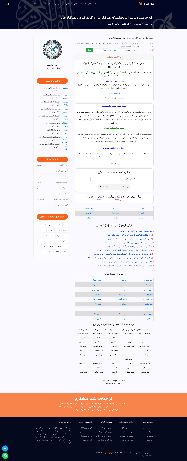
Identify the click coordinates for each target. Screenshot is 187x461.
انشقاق (150, 318)
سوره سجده (148, 299)
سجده (56, 241)
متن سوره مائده (114, 93)
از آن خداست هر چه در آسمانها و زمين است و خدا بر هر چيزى (130, 239)
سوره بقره (148, 280)
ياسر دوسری (83, 372)
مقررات (151, 432)
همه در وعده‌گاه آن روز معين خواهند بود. (137, 243)
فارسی (89, 213)
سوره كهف (123, 290)
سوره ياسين (122, 299)
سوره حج (149, 294)
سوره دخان (96, 299)
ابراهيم (50, 230)
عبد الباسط (145, 355)
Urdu (116, 218)
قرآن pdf (66, 4)
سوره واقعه (96, 309)
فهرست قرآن (92, 4)
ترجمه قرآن (47, 4)
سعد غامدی (98, 342)
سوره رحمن (122, 309)
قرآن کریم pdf (86, 428)
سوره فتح (149, 304)
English (141, 208)
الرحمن (64, 252)
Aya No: (113, 50)
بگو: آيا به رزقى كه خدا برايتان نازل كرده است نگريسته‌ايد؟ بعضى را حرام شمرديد (123, 254)
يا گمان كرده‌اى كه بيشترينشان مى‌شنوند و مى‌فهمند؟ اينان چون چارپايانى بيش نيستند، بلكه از (119, 258)
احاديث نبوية (87, 440)
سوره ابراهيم (96, 285)
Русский (141, 213)
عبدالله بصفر (114, 355)
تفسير (141, 218)
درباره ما (150, 436)
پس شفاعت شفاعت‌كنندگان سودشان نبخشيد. (135, 231)
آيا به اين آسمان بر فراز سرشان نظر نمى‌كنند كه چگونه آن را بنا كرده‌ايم (126, 262)
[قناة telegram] (5, 448)
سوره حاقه (96, 314)
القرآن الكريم (109, 453)
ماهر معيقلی (145, 372)
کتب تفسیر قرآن (85, 432)
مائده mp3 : (144, 330)
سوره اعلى (122, 318)
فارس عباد (83, 355)
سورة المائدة (112, 57)
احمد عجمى (145, 342)
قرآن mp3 (74, 4)
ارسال (89, 50)
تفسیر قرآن (58, 4)
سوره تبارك (122, 314)
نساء (44, 225)
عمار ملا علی (130, 355)
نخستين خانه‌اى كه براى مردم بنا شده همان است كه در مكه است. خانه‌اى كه (124, 250)
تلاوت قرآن (83, 4)
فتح (65, 246)
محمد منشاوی (129, 372)
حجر (44, 230)
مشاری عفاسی (98, 372)
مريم (58, 236)
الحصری (114, 372)
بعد (107, 98)
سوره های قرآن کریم (104, 432)
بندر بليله (129, 342)
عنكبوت (98, 294)
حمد (65, 225)
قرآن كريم (148, 24)
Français (115, 213)
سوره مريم (96, 290)
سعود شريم (83, 342)
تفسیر (149, 47)
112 (98, 200)
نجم (44, 246)
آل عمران (123, 280)
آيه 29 (113, 98)
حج (52, 236)
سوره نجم (149, 309)
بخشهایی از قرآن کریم (104, 436)
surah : (135, 50)
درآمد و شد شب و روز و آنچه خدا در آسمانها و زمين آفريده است (129, 246)
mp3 (149, 50)
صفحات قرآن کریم (105, 440)
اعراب (88, 218)
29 (117, 200)
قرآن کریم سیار (86, 436)
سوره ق (98, 304)
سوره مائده (137, 24)
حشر (50, 252)
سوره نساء (96, 280)
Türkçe (115, 208)
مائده (64, 230)
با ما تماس (35, 4)
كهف (64, 236)
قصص (46, 236)
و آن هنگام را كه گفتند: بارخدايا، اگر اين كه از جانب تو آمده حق (130, 235)
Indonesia (89, 208)
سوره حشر (148, 314)
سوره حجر (148, 290)
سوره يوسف (122, 285)
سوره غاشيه (96, 318)
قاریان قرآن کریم (106, 428)
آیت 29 (113, 163)
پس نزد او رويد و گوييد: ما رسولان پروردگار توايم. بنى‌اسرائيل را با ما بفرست (125, 265)
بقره (59, 225)
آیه (150, 43)
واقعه (57, 252)
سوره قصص (122, 294)
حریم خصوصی (148, 428)
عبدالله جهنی (98, 355)
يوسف (58, 230)
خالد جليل (114, 342)
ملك (44, 252)
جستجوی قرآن (127, 428)
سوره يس (48, 241)
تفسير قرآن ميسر (126, 436)
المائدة (115, 67)
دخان (40, 241)
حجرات (124, 304)
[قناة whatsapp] (5, 456)
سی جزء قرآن (127, 440)
